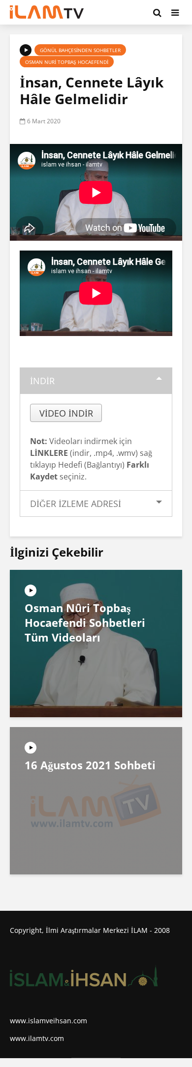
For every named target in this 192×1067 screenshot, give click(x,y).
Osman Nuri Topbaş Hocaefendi (66, 61)
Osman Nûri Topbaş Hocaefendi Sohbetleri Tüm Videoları (85, 622)
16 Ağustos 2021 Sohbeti (90, 765)
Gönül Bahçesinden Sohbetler (80, 50)
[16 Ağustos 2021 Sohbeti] (96, 799)
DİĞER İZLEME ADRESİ (75, 503)
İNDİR (42, 381)
